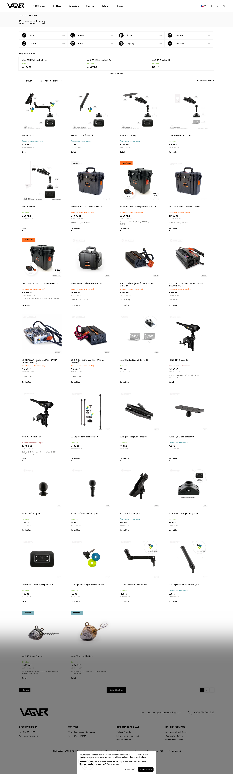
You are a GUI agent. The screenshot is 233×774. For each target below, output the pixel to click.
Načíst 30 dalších (116, 690)
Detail (24, 152)
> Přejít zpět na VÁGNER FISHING (65, 751)
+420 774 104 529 (204, 712)
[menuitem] (40, 6)
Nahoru (25, 690)
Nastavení (129, 769)
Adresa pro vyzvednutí (28, 736)
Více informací (113, 764)
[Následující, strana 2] (207, 690)
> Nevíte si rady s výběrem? (129, 751)
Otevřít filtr (25, 80)
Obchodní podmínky (174, 736)
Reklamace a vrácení (174, 739)
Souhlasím (147, 769)
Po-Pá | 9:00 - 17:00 (27, 732)
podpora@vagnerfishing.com (164, 712)
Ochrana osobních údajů (176, 732)
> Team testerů (174, 751)
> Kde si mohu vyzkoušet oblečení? (97, 751)
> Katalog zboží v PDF (154, 751)
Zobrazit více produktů (116, 73)
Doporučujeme (51, 81)
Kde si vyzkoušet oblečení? (127, 736)
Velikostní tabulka (123, 732)
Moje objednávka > (124, 739)
